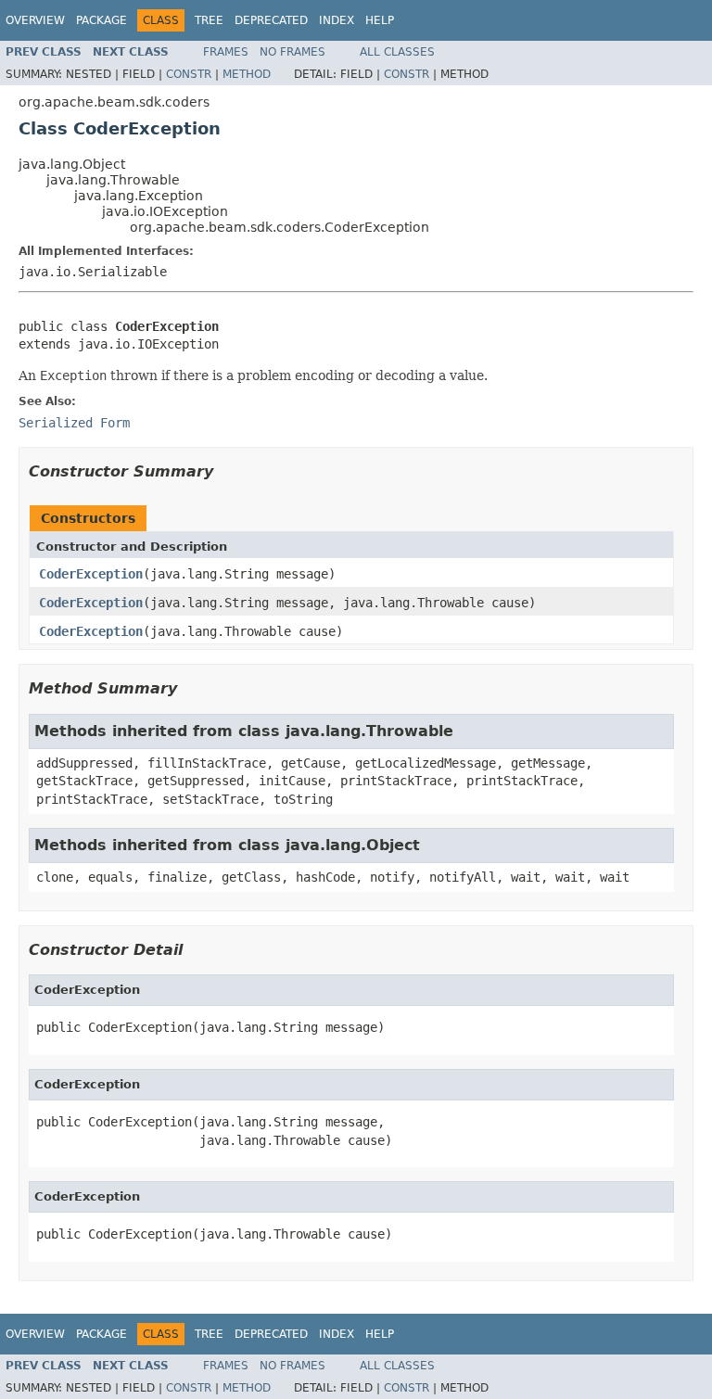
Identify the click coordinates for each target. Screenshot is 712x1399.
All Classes (397, 51)
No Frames (292, 51)
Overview (35, 20)
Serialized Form (74, 422)
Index (336, 20)
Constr (188, 74)
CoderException (91, 573)
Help (379, 20)
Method (246, 74)
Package (101, 20)
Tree (209, 20)
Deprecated (271, 20)
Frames (225, 51)
